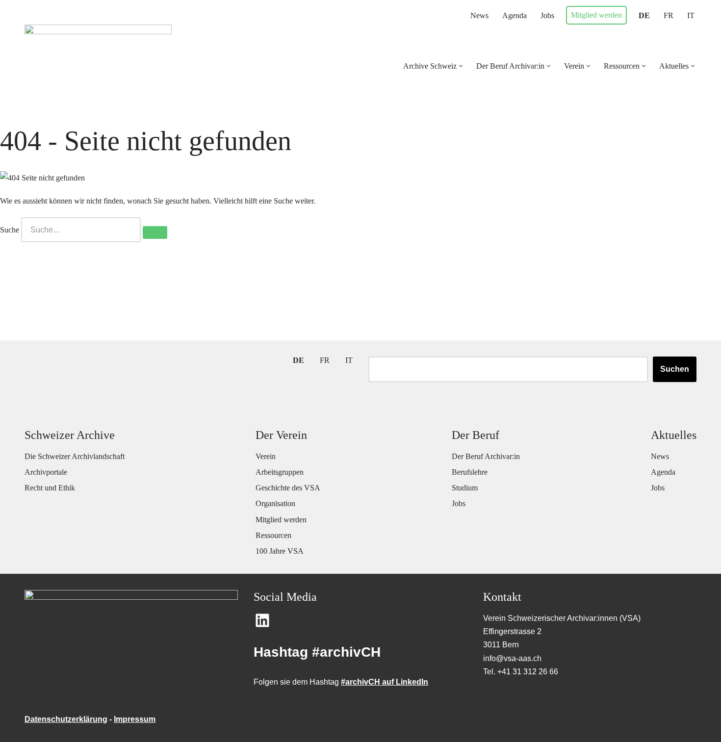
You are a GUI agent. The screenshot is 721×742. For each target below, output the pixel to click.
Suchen (674, 369)
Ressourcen (273, 535)
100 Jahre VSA (280, 551)
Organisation (275, 503)
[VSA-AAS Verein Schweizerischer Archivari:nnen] (98, 59)
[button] (461, 66)
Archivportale (46, 472)
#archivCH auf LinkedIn (384, 682)
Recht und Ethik (50, 488)
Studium (465, 488)
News (479, 15)
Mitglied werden (596, 15)
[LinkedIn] (262, 620)
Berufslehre (470, 472)
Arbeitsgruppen (280, 472)
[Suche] (155, 232)
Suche (9, 230)
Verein (266, 456)
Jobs (547, 15)
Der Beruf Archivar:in (486, 456)
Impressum (134, 719)
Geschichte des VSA (288, 488)
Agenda (514, 15)
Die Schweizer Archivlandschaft (75, 456)
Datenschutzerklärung (66, 719)
